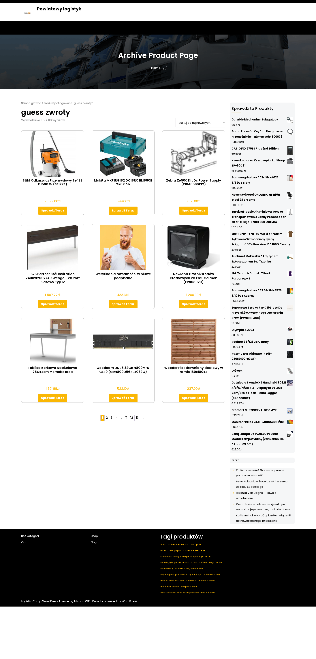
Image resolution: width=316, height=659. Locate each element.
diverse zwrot (167, 580)
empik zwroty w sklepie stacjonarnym (179, 592)
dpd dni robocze (206, 580)
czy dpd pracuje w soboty (173, 574)
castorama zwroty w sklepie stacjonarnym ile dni (185, 556)
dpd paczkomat (188, 586)
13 (137, 418)
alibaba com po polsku (172, 550)
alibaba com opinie (191, 544)
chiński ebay (166, 568)
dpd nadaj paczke (169, 586)
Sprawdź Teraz (52, 210)
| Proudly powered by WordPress (114, 601)
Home (156, 68)
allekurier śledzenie (195, 550)
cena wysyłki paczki (170, 562)
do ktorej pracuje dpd (186, 580)
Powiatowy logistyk (59, 9)
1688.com (165, 544)
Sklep (94, 536)
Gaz (24, 542)
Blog (94, 542)
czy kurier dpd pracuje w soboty (204, 574)
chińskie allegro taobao (211, 562)
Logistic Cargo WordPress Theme (45, 601)
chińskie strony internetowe (188, 568)
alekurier (175, 544)
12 (131, 418)
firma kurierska (207, 592)
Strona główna (31, 103)
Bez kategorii (30, 536)
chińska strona (190, 562)
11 (126, 418)
